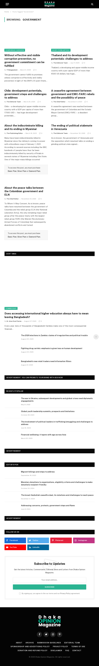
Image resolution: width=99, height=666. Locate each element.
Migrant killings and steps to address (38, 472)
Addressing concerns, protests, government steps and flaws (48, 506)
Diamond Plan (34, 171)
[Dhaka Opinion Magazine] (49, 4)
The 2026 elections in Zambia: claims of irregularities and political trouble (54, 335)
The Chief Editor (59, 102)
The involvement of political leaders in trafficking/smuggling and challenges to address (57, 423)
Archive (30, 643)
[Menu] (7, 4)
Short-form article (60, 50)
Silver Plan (21, 171)
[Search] (92, 4)
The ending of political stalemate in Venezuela (71, 127)
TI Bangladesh (12, 70)
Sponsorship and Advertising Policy (30, 647)
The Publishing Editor (15, 133)
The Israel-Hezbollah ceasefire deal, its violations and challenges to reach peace (57, 495)
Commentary (11, 308)
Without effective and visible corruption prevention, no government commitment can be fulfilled (24, 60)
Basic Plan (12, 171)
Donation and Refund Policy (32, 651)
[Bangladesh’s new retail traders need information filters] (12, 365)
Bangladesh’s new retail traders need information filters (46, 361)
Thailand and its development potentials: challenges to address (72, 57)
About (19, 643)
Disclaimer (56, 651)
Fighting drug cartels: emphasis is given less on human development (51, 348)
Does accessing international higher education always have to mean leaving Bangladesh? (47, 315)
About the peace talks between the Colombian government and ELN (24, 191)
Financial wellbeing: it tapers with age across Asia (43, 435)
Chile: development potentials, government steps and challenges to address (25, 94)
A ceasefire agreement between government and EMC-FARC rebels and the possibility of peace (72, 94)
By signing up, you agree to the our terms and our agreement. (50, 593)
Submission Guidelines (49, 643)
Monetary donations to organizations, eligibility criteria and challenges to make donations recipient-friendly (56, 483)
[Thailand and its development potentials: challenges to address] (73, 39)
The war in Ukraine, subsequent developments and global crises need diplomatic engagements (57, 399)
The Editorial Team (60, 63)
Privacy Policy (65, 593)
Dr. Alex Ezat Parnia (14, 321)
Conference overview (14, 50)
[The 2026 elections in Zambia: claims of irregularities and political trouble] (12, 339)
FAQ (67, 651)
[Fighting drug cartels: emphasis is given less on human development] (12, 352)
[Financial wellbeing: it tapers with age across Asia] (12, 438)
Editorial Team (72, 643)
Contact (76, 651)
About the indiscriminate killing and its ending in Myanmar (23, 127)
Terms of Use (78, 647)
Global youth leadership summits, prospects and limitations (48, 411)
